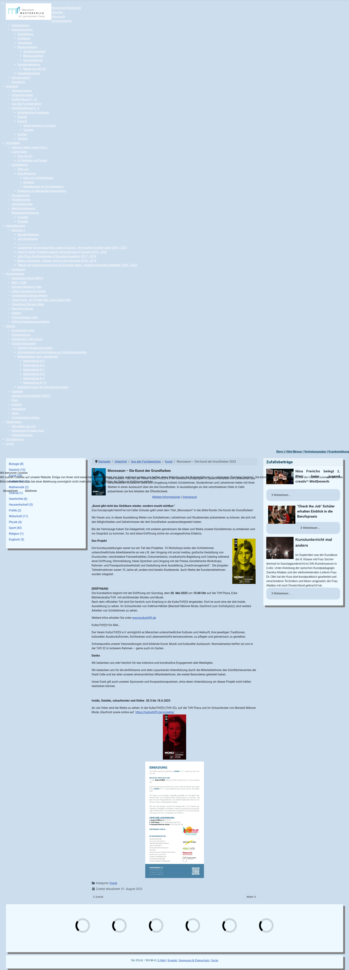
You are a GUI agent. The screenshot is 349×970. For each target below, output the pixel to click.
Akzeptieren (10, 491)
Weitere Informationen (166, 497)
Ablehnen (31, 491)
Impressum (190, 497)
